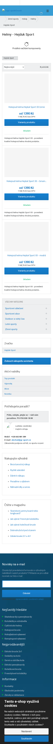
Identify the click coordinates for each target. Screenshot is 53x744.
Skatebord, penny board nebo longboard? (24, 512)
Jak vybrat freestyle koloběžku (24, 519)
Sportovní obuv (12, 313)
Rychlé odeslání (17, 470)
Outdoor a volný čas (15, 319)
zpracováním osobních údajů (30, 599)
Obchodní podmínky (14, 690)
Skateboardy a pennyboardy (18, 617)
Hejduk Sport (9, 58)
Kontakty (9, 686)
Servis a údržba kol (14, 660)
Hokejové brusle (12, 630)
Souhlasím (26, 738)
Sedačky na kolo (12, 656)
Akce (6, 389)
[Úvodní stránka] (12, 10)
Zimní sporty (11, 329)
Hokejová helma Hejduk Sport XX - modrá (26, 255)
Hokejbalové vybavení (15, 634)
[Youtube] (17, 3)
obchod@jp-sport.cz (21, 440)
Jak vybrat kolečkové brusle (23, 524)
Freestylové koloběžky (15, 673)
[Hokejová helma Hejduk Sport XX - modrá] (26, 236)
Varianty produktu (26, 122)
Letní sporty (11, 324)
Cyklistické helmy (13, 625)
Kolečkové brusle (13, 669)
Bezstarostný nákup (20, 464)
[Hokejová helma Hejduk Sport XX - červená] (26, 162)
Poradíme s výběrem (20, 481)
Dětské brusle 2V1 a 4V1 (20, 536)
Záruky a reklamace (14, 695)
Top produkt (9, 378)
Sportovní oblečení (14, 308)
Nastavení (26, 731)
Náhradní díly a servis (20, 487)
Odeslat (26, 593)
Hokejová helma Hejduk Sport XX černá (27, 107)
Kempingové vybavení (15, 639)
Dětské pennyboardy (15, 665)
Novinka (7, 394)
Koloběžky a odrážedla (16, 621)
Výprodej (8, 384)
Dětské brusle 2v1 (13, 651)
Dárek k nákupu (17, 475)
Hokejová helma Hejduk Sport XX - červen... (27, 181)
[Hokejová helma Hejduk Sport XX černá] (26, 88)
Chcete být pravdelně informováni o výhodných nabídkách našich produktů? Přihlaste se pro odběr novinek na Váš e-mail (25, 570)
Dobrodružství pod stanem (23, 530)
